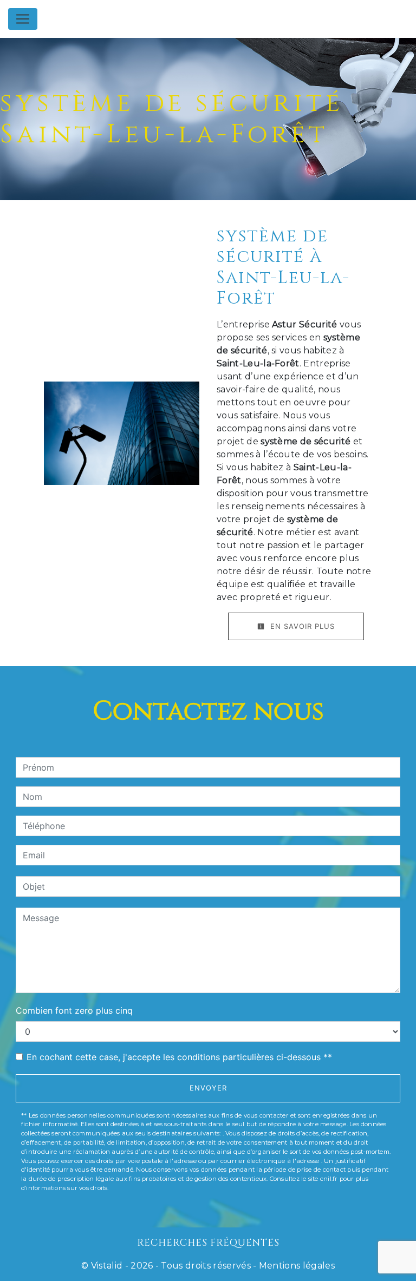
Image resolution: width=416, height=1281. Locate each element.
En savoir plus (301, 626)
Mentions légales (296, 1265)
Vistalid (107, 1265)
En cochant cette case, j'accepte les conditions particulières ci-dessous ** (179, 1057)
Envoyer (208, 1087)
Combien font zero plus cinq (74, 1010)
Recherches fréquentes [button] (208, 1243)
